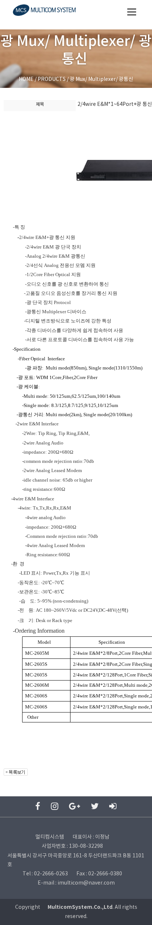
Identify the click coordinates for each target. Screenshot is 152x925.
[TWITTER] (95, 806)
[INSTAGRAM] (54, 806)
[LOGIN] (113, 806)
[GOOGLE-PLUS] (74, 806)
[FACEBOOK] (37, 806)
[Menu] (131, 11)
